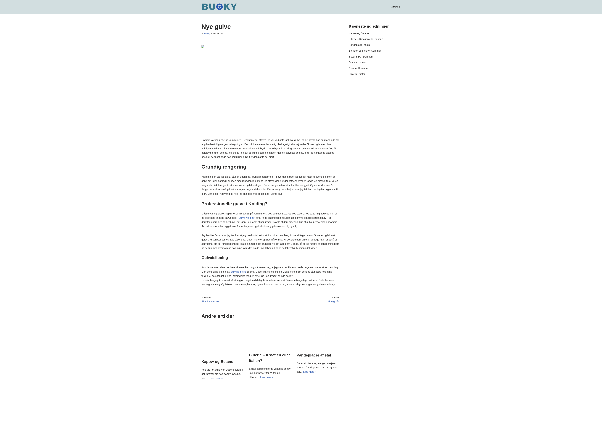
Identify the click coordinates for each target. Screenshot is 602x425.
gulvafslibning (238, 271)
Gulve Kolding (246, 217)
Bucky (207, 33)
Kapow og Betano (217, 361)
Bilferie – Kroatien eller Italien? (366, 39)
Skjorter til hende (358, 68)
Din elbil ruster (357, 74)
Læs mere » (216, 378)
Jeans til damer (357, 62)
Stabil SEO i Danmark (361, 56)
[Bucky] (219, 7)
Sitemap (395, 7)
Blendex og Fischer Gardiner (365, 50)
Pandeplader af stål (314, 355)
